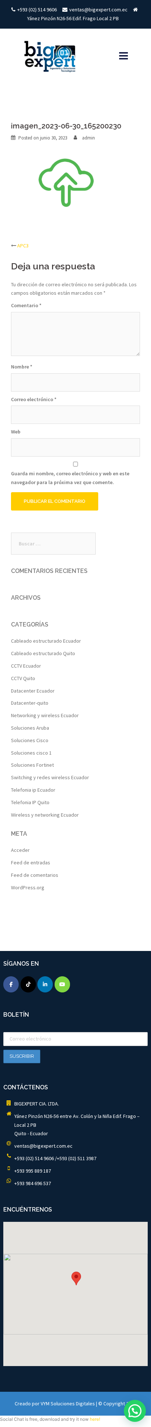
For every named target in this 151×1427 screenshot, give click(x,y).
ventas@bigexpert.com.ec (43, 1146)
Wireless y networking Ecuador (45, 814)
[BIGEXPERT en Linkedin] (45, 984)
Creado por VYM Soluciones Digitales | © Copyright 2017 (75, 1403)
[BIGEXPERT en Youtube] (62, 984)
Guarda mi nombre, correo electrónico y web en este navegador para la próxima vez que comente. (70, 478)
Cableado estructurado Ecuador (46, 641)
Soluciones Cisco (29, 740)
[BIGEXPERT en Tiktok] (28, 984)
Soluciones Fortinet (32, 765)
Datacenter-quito (29, 703)
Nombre (21, 366)
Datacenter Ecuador (33, 690)
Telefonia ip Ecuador (33, 790)
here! (95, 1419)
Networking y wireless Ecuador (45, 715)
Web (16, 431)
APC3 (23, 245)
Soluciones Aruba (30, 728)
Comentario (26, 305)
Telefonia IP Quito (30, 802)
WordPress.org (27, 887)
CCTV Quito (23, 678)
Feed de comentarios (34, 875)
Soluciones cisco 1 (31, 752)
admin (88, 138)
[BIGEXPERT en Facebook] (11, 984)
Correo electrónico (33, 399)
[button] (76, 1283)
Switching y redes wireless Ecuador (50, 777)
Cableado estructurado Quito (43, 653)
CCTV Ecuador (26, 665)
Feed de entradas (30, 862)
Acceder (20, 850)
